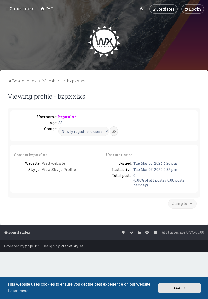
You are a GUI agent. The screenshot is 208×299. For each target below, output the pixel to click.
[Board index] (104, 41)
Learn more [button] (18, 291)
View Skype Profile (59, 169)
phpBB (31, 246)
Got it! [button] (179, 288)
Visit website (53, 163)
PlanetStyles (72, 246)
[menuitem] (47, 8)
